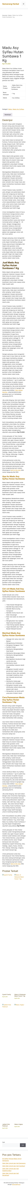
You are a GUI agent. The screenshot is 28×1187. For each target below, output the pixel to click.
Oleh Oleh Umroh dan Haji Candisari (13, 1166)
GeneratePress (16, 1184)
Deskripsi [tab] (8, 114)
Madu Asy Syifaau (18, 109)
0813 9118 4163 (16, 470)
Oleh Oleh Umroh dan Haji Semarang (13, 1163)
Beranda (4, 15)
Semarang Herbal (10, 4)
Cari (3, 1142)
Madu (10, 15)
